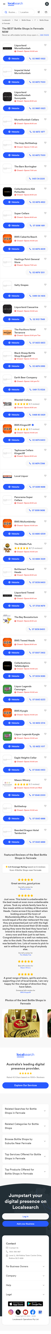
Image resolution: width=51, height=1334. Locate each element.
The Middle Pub (25, 955)
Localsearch (6, 20)
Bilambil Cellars (25, 889)
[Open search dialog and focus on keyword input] (4, 12)
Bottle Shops (26, 20)
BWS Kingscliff (25, 992)
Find (16, 20)
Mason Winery (25, 968)
